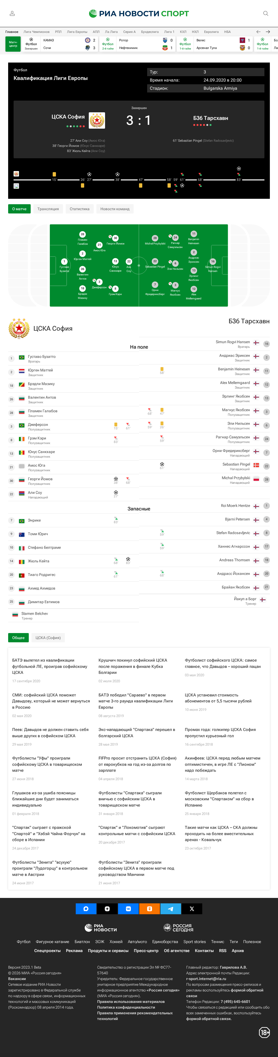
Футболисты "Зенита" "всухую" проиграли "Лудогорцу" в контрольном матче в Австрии (49, 868)
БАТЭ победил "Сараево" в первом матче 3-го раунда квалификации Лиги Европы (136, 701)
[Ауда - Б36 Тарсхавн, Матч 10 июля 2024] (197, 125)
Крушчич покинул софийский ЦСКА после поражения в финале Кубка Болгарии (133, 666)
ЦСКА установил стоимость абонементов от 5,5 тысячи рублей (218, 698)
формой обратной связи (208, 1018)
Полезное (252, 941)
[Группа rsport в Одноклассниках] (149, 908)
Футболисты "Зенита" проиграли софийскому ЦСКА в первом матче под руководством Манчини (136, 868)
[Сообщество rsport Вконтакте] (128, 908)
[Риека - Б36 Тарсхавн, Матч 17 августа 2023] (201, 125)
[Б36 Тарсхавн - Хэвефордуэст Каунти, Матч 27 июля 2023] (210, 125)
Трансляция (48, 209)
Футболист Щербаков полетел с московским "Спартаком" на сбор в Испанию (219, 799)
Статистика (80, 209)
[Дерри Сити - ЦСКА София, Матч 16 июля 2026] (67, 126)
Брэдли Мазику (41, 384)
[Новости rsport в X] (192, 908)
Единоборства (165, 941)
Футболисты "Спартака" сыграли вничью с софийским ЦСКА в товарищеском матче (130, 799)
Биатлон (82, 941)
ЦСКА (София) (48, 638)
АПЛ (96, 32)
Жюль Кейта (81, 151)
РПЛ (58, 32)
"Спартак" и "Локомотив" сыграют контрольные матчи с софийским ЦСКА (137, 830)
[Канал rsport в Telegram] (170, 908)
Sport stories (195, 941)
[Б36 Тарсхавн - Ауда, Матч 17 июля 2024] (194, 125)
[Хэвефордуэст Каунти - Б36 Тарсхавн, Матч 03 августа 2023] (207, 125)
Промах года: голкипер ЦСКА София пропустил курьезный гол (220, 732)
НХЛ (195, 32)
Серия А (129, 32)
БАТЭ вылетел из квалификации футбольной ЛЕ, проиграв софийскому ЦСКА (49, 666)
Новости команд (114, 209)
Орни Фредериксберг (231, 450)
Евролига (211, 32)
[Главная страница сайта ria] (120, 13)
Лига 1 (169, 32)
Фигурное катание (52, 941)
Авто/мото (137, 941)
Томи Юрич (38, 534)
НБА (227, 32)
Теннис (217, 941)
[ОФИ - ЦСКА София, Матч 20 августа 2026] (84, 126)
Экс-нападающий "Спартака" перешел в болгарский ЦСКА (137, 732)
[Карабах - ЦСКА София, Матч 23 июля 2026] (71, 126)
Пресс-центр (146, 950)
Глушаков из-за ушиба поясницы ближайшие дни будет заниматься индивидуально (45, 799)
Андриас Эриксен (234, 355)
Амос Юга (96, 140)
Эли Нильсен (239, 423)
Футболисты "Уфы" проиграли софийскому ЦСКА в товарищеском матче (47, 764)
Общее (18, 638)
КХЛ (183, 32)
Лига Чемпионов (37, 32)
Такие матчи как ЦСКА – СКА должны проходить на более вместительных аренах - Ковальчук (221, 833)
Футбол (20, 70)
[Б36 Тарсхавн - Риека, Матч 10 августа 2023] (204, 125)
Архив (238, 950)
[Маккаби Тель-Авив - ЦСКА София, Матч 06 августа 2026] (77, 126)
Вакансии (17, 979)
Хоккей (116, 941)
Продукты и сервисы (108, 950)
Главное (11, 32)
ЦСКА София (68, 116)
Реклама (74, 950)
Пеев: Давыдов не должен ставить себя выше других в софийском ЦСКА (50, 732)
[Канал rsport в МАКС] (86, 908)
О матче (19, 209)
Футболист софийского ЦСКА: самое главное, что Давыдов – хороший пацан (223, 663)
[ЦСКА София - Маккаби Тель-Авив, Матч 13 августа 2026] (80, 126)
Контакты (204, 950)
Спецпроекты (47, 950)
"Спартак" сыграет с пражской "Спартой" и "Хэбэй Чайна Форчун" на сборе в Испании (48, 833)
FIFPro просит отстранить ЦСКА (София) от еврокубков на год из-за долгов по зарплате (137, 764)
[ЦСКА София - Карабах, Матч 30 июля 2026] (74, 126)
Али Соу (81, 140)
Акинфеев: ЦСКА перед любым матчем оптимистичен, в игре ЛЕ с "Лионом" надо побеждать (222, 764)
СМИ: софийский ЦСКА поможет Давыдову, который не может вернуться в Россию (51, 701)
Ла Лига (111, 32)
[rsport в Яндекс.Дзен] (107, 908)
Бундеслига (150, 32)
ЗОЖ (99, 941)
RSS (222, 950)
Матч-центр (13, 44)
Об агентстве (176, 950)
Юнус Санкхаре (92, 146)
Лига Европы (77, 32)
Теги (234, 941)
